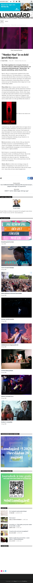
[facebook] (31, 178)
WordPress (24, 581)
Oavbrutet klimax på (7, 370)
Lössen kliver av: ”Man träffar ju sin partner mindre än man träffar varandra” (20, 525)
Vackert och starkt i (7, 267)
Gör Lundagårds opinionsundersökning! (18, 511)
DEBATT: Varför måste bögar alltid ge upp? (16, 190)
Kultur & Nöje (7, 25)
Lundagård (12, 513)
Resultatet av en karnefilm (6, 422)
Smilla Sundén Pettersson (15, 519)
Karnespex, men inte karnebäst (7, 319)
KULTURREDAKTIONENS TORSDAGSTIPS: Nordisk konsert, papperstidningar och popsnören (16, 185)
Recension (24, 60)
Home (3, 25)
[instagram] (19, 1)
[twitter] (28, 178)
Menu (6, 21)
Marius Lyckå (12, 527)
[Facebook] (13, 1)
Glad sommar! (12, 518)
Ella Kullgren (12, 533)
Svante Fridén (4, 60)
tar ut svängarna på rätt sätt (9, 345)
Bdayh (15, 581)
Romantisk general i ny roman (7, 242)
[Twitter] (16, 1)
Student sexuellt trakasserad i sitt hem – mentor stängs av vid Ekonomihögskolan (19, 538)
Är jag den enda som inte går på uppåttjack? (18, 531)
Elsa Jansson (12, 541)
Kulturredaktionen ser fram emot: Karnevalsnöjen (11, 293)
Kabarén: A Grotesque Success (7, 396)
